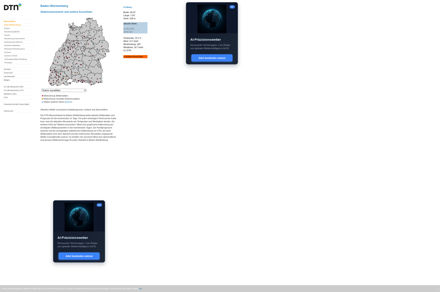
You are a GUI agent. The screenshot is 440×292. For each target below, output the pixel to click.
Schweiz (7, 69)
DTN (6, 97)
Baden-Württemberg (12, 25)
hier (140, 289)
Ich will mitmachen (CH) (14, 90)
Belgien (7, 80)
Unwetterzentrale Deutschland (16, 104)
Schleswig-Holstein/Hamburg (15, 59)
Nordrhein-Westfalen (12, 45)
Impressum (8, 111)
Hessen (7, 35)
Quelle (68, 102)
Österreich (8, 73)
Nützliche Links (10, 94)
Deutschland (9, 21)
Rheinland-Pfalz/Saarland (14, 49)
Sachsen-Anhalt (10, 56)
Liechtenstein (9, 76)
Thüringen (8, 63)
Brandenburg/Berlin (12, 32)
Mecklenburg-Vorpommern (14, 38)
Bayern (7, 28)
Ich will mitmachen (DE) (13, 87)
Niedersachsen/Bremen (13, 42)
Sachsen (7, 52)
